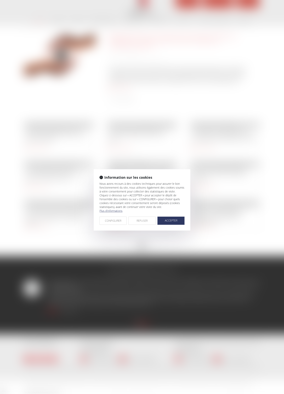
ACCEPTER (171, 220)
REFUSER (142, 220)
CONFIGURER (113, 220)
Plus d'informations (110, 211)
